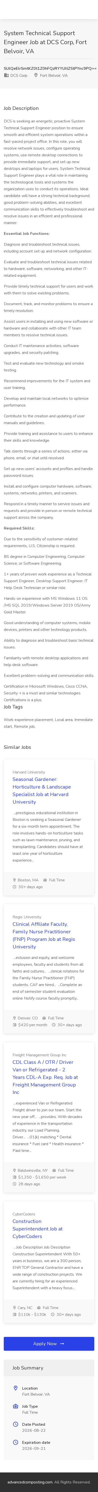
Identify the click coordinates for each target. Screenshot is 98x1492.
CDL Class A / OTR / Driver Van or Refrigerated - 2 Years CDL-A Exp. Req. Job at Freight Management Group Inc (45, 1077)
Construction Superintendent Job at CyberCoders (38, 1229)
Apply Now (45, 1344)
